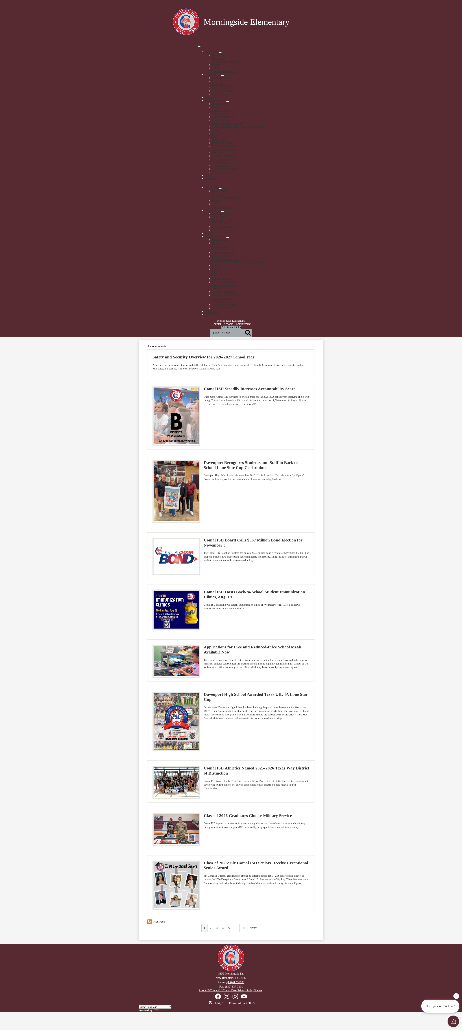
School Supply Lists (223, 149)
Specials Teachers (222, 90)
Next (253, 928)
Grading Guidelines (223, 116)
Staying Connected (223, 155)
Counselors (218, 81)
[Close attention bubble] (456, 997)
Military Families (221, 120)
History (216, 64)
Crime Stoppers (221, 113)
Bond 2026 (218, 58)
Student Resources (222, 162)
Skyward (217, 152)
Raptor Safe (219, 139)
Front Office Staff (222, 84)
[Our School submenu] (220, 52)
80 (243, 928)
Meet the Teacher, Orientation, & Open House (238, 126)
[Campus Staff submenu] (222, 75)
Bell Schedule (220, 103)
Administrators (220, 77)
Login (219, 1003)
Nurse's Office (220, 87)
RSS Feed (159, 921)
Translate (165, 1010)
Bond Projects (220, 55)
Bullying (217, 107)
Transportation (220, 165)
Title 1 (215, 68)
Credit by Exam (221, 110)
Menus (216, 129)
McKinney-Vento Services (227, 123)
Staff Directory (220, 94)
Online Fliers (219, 133)
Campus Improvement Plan (227, 61)
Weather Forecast (222, 172)
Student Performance (224, 71)
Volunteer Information (224, 168)
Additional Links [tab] (231, 327)
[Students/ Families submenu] (227, 101)
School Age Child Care (225, 146)
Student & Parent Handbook (228, 159)
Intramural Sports (222, 142)
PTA (214, 136)
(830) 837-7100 (235, 982)
